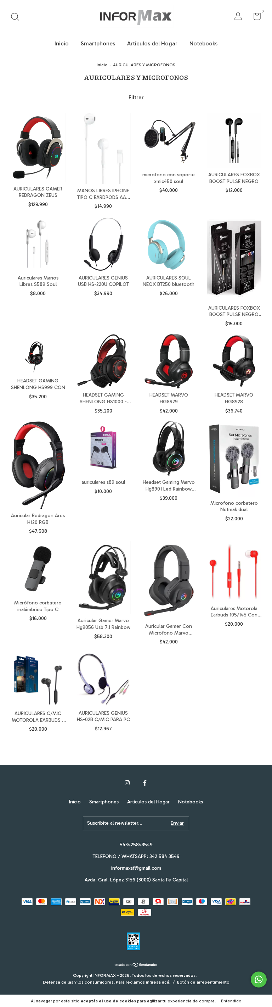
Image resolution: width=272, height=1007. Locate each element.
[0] (254, 17)
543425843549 (136, 845)
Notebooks (203, 43)
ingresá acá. (158, 982)
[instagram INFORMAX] (127, 783)
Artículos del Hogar (152, 43)
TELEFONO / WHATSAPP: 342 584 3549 (136, 856)
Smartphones (98, 43)
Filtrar (136, 97)
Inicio (62, 43)
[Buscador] (17, 17)
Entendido (231, 1000)
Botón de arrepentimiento (203, 982)
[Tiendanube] (136, 965)
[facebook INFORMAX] (145, 783)
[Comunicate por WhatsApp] (259, 979)
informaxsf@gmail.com (136, 868)
